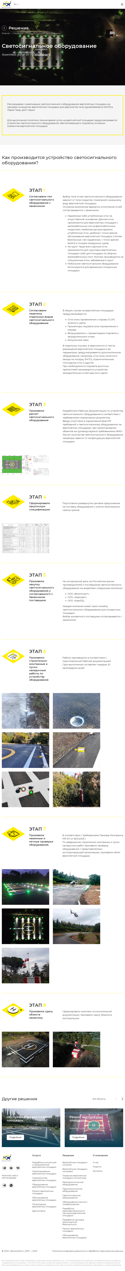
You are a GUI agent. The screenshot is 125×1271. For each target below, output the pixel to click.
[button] (116, 1099)
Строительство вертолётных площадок (44, 1179)
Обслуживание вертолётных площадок (44, 1199)
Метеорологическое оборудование (72, 1183)
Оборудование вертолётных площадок (44, 1185)
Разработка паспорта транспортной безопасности (73, 1222)
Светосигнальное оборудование (71, 1196)
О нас (96, 1162)
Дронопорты (38, 1211)
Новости (97, 1167)
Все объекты (99, 1099)
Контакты (97, 1171)
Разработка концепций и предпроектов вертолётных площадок (44, 1164)
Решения (18, 33)
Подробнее (15, 1137)
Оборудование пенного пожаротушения (74, 1203)
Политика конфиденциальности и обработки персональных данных (87, 1251)
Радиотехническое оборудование (72, 1190)
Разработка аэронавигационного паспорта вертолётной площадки (74, 1212)
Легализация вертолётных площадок (44, 1205)
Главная (6, 33)
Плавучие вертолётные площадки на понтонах (74, 1177)
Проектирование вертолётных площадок (44, 1172)
